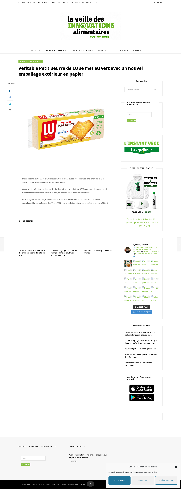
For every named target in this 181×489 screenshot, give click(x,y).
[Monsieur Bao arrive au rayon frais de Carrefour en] (146, 263)
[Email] (10, 110)
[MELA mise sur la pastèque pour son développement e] (137, 263)
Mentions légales (68, 484)
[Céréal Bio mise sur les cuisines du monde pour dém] (155, 263)
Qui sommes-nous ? (53, 484)
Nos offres (103, 50)
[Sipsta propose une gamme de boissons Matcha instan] (128, 299)
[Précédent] (2, 244)
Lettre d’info (122, 50)
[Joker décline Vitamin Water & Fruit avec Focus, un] (155, 272)
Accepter (119, 480)
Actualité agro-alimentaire (30, 62)
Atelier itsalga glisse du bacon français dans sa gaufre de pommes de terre (64, 252)
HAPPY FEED (30, 484)
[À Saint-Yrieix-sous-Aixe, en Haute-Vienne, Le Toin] (137, 281)
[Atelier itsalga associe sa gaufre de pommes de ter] (128, 263)
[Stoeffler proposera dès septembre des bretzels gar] (146, 299)
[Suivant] (179, 244)
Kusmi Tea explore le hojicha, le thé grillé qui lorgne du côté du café (69, 2)
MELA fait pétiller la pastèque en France (98, 251)
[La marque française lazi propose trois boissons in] (137, 290)
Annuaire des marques (56, 50)
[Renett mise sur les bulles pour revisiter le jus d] (146, 272)
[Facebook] (10, 97)
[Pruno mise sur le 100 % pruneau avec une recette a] (128, 290)
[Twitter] (10, 104)
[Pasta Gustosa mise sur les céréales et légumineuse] (137, 272)
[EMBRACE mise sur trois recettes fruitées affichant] (128, 272)
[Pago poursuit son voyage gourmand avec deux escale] (146, 281)
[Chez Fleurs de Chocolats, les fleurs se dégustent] (128, 281)
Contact (137, 50)
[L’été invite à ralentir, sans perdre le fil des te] (155, 281)
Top (91, 484)
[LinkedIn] (10, 91)
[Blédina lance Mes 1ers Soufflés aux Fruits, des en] (137, 299)
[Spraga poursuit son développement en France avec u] (155, 290)
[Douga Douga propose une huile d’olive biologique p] (146, 290)
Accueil (34, 50)
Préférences (166, 480)
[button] (176, 467)
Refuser (142, 480)
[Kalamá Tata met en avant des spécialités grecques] (155, 299)
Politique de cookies (82, 484)
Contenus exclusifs (82, 50)
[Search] (147, 50)
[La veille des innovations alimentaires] (90, 26)
